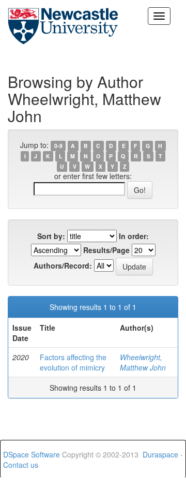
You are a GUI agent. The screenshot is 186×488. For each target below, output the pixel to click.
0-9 (58, 146)
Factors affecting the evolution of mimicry (73, 362)
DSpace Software (31, 454)
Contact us (20, 465)
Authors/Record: (63, 265)
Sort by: (51, 236)
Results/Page (106, 250)
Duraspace (160, 454)
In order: (134, 236)
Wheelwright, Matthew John (143, 362)
